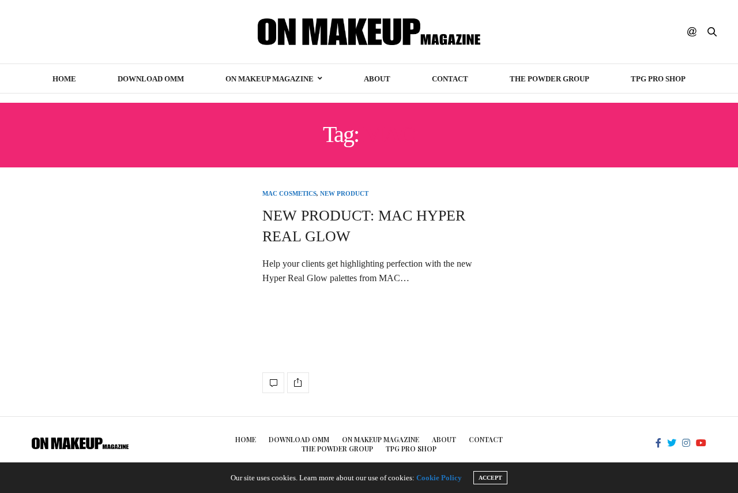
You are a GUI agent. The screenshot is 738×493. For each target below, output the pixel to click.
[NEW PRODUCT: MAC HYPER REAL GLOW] (273, 382)
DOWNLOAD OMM (151, 78)
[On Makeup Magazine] (369, 31)
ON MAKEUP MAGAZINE (269, 78)
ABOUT (377, 78)
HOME (64, 78)
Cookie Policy (439, 477)
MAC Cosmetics (289, 194)
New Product (344, 194)
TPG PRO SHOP (658, 78)
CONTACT (450, 78)
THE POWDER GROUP (549, 78)
